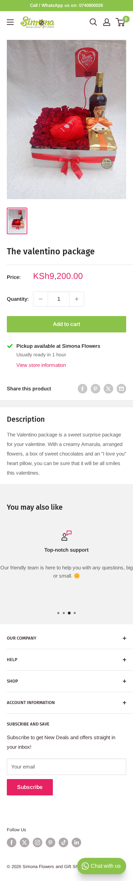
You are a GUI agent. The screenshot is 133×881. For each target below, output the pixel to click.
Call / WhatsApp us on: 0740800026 (66, 5)
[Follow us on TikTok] (63, 842)
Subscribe (30, 787)
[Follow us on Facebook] (11, 842)
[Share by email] (121, 388)
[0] (120, 22)
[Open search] (93, 22)
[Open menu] (10, 22)
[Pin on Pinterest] (95, 388)
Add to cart (66, 324)
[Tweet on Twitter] (108, 388)
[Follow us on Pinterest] (50, 842)
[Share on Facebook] (82, 388)
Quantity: (18, 299)
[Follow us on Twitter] (24, 842)
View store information (41, 365)
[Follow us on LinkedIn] (76, 842)
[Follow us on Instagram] (37, 842)
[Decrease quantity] (40, 299)
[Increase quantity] (77, 299)
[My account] (106, 22)
